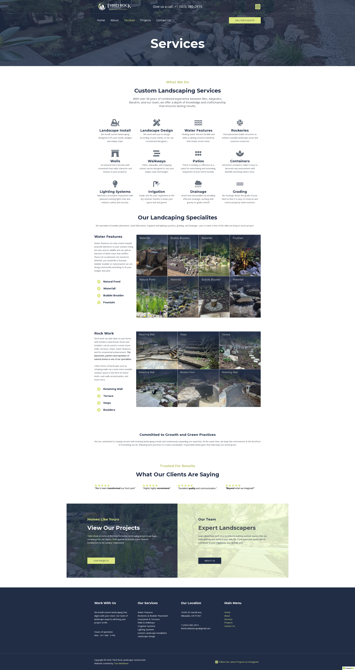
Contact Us (163, 20)
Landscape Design (146, 636)
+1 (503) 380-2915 (188, 6)
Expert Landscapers (227, 527)
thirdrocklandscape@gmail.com (195, 628)
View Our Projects (113, 527)
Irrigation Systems (146, 626)
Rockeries (240, 130)
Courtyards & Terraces (149, 619)
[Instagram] (258, 7)
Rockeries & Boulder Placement (153, 615)
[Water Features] (198, 122)
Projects (145, 20)
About (115, 20)
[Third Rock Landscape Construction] (114, 6)
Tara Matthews (121, 663)
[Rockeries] (239, 122)
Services (129, 20)
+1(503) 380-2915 (190, 625)
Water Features (198, 130)
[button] (245, 20)
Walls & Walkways (146, 622)
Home (101, 20)
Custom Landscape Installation (152, 633)
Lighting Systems (146, 629)
